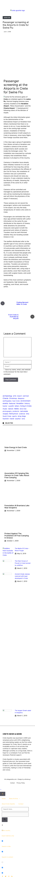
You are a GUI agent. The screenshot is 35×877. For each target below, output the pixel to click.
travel (12, 419)
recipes (5, 414)
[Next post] (32, 316)
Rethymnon (13, 414)
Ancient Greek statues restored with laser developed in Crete (22, 576)
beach (19, 396)
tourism (6, 419)
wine (23, 419)
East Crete (16, 401)
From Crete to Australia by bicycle (13, 316)
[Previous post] (2, 303)
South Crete (7, 416)
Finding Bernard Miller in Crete (22, 303)
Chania (5, 398)
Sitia (27, 414)
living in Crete (26, 406)
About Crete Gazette (8, 804)
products (16, 411)
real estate (24, 411)
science (22, 414)
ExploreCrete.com (9, 761)
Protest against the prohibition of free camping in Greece (16, 535)
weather (18, 419)
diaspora (21, 398)
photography (7, 411)
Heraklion (20, 403)
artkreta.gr (27, 779)
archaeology (7, 396)
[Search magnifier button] (5, 819)
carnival (26, 396)
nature (10, 409)
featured (12, 403)
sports (14, 416)
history (27, 403)
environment (25, 401)
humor (5, 406)
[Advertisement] (17, 53)
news (16, 408)
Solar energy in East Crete (15, 447)
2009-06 (7, 17)
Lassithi (11, 406)
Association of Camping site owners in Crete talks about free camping (16, 475)
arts (14, 396)
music (5, 409)
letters (17, 406)
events (5, 403)
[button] (1, 789)
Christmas (13, 398)
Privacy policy (21, 783)
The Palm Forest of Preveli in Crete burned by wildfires (22, 563)
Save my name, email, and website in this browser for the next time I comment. (17, 372)
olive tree (23, 409)
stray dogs (22, 416)
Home (4, 798)
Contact (12, 783)
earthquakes (7, 401)
